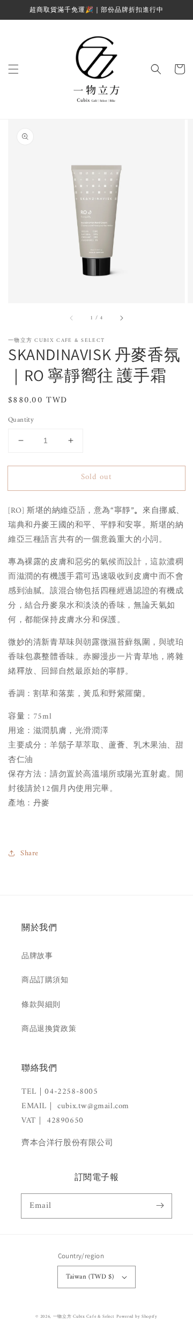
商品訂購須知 (45, 980)
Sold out (96, 477)
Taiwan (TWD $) (90, 1277)
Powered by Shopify (137, 1316)
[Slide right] (121, 318)
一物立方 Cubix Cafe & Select (84, 1316)
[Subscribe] (160, 1206)
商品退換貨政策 (48, 1029)
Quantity (21, 420)
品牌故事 (37, 956)
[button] (13, 69)
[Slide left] (72, 318)
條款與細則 (41, 1005)
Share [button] (29, 853)
